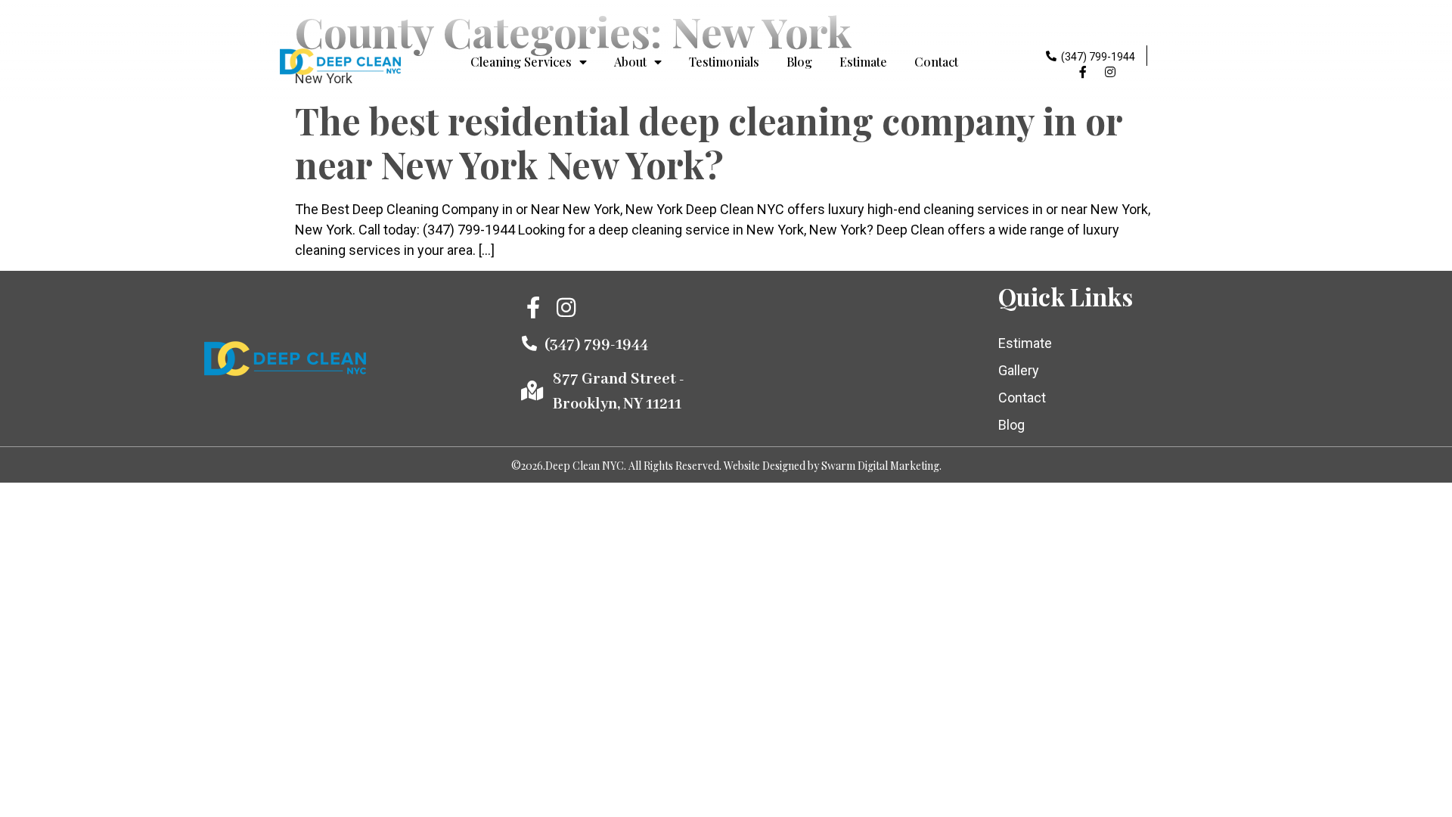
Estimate (863, 62)
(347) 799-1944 (1098, 57)
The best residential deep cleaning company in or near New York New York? (708, 142)
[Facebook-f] (1083, 72)
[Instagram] (1110, 72)
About (630, 62)
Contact (936, 62)
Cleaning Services (521, 62)
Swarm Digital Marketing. (881, 465)
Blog (799, 62)
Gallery (1018, 370)
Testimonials (724, 62)
